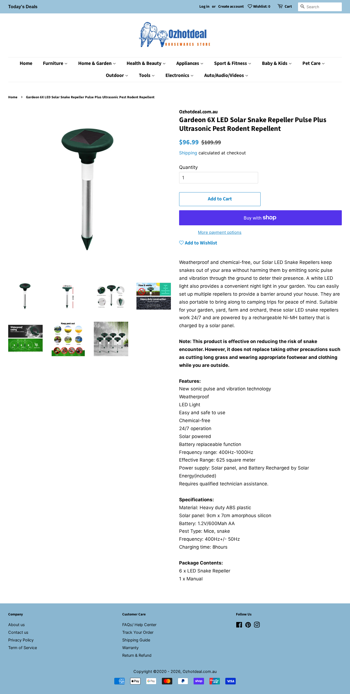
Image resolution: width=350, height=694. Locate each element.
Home (26, 63)
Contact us (18, 632)
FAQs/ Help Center (139, 624)
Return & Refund (136, 655)
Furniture (53, 63)
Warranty (130, 647)
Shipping (188, 152)
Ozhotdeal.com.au (200, 671)
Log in (204, 6)
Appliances (188, 63)
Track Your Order (137, 632)
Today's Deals (22, 6)
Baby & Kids (275, 63)
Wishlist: (261, 6)
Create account (231, 6)
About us (16, 624)
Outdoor (115, 75)
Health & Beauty (144, 63)
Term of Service (22, 647)
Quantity (188, 167)
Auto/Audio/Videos (224, 75)
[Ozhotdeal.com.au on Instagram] (257, 625)
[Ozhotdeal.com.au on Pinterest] (248, 625)
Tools (145, 75)
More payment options (219, 232)
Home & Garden (95, 63)
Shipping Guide (136, 640)
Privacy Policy (21, 640)
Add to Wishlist (200, 243)
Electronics (177, 75)
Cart (288, 6)
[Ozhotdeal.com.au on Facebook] (239, 625)
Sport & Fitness (231, 63)
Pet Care (312, 63)
